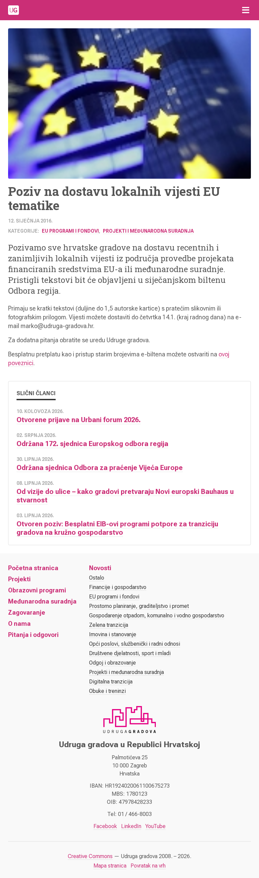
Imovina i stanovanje (112, 634)
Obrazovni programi (37, 590)
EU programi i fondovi (70, 231)
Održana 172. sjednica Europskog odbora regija (92, 444)
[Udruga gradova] (13, 10)
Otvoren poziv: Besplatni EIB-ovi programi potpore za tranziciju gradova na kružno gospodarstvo (117, 528)
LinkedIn (131, 826)
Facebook (105, 826)
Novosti (100, 568)
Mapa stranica (109, 865)
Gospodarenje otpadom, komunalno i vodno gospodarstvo (156, 615)
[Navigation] (245, 10)
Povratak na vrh (148, 865)
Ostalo (96, 578)
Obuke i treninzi (107, 691)
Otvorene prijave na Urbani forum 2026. (79, 420)
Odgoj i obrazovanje (112, 663)
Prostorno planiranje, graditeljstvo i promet (139, 606)
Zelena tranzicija (108, 625)
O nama (19, 623)
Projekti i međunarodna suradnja (148, 231)
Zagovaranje (26, 612)
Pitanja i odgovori (33, 634)
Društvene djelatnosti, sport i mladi (130, 653)
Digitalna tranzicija (111, 681)
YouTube (155, 826)
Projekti (19, 579)
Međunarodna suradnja (42, 601)
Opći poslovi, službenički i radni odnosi (134, 644)
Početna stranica (33, 568)
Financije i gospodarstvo (117, 587)
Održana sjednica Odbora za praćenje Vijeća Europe (100, 468)
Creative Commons (90, 856)
